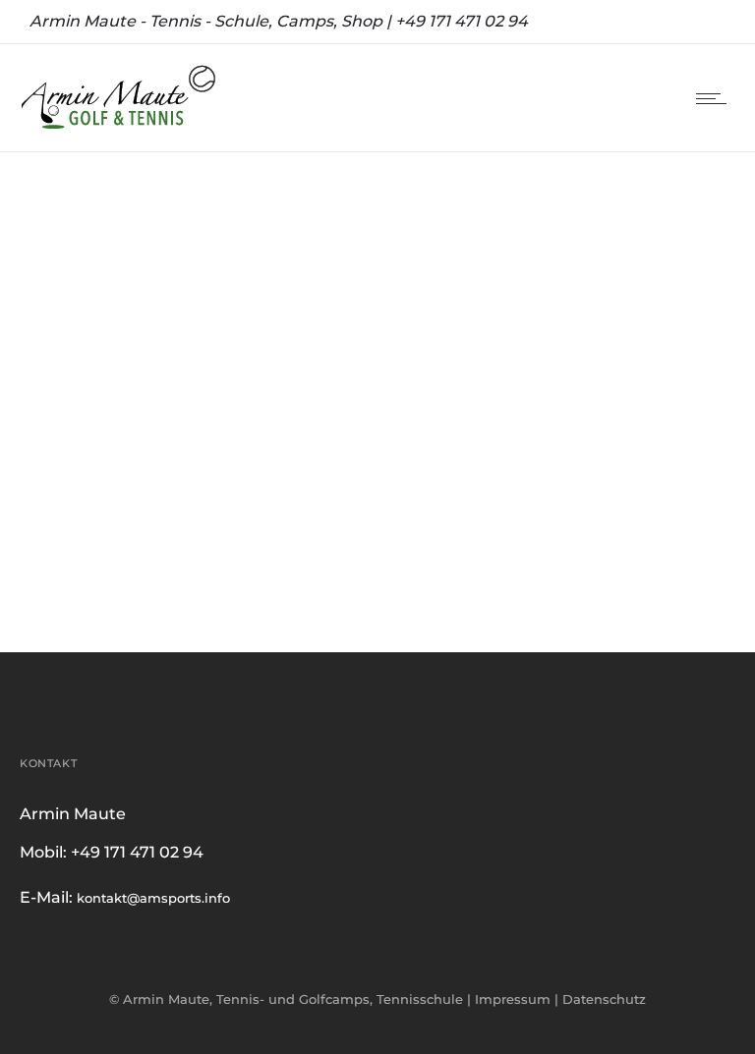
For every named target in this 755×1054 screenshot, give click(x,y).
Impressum (513, 548)
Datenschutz (604, 548)
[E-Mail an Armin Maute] (377, 447)
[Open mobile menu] (715, 98)
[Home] (118, 127)
